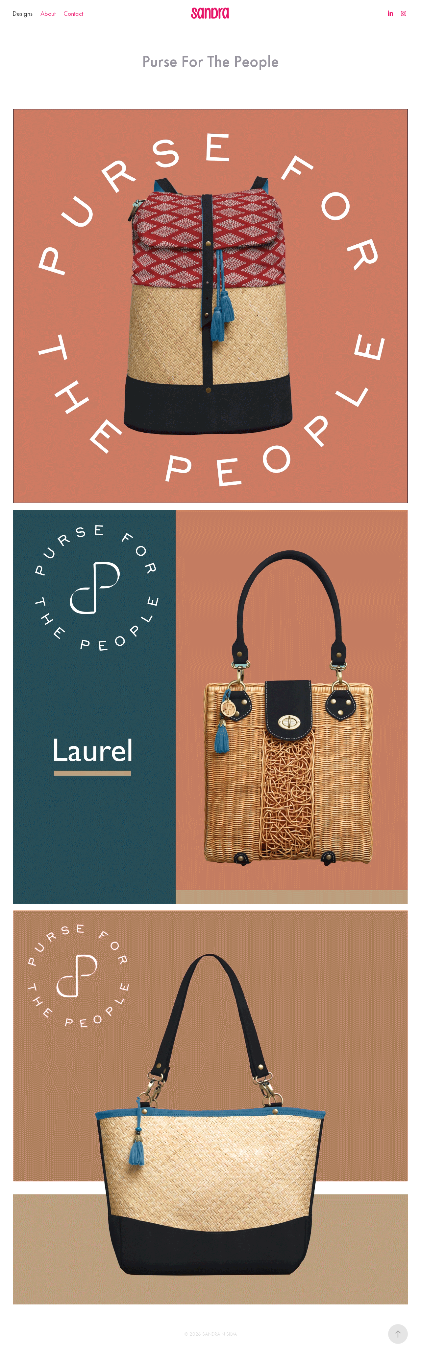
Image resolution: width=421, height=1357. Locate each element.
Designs (22, 13)
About (48, 13)
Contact (73, 13)
